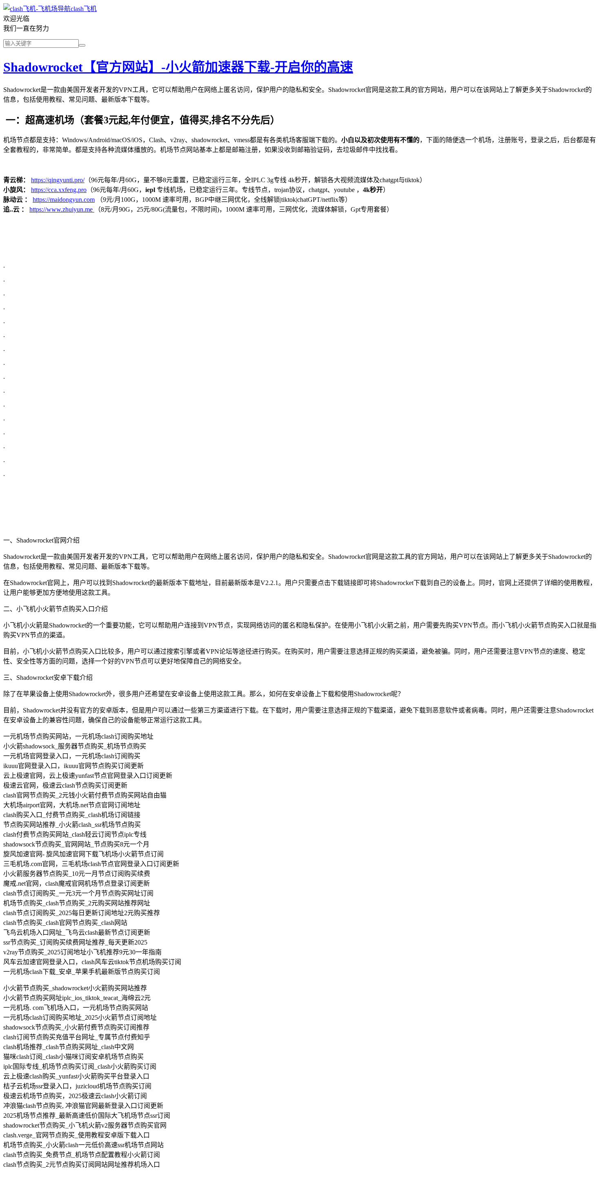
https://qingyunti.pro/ (57, 179)
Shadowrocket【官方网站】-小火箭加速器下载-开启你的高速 (178, 67)
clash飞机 (84, 8)
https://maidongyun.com (64, 199)
